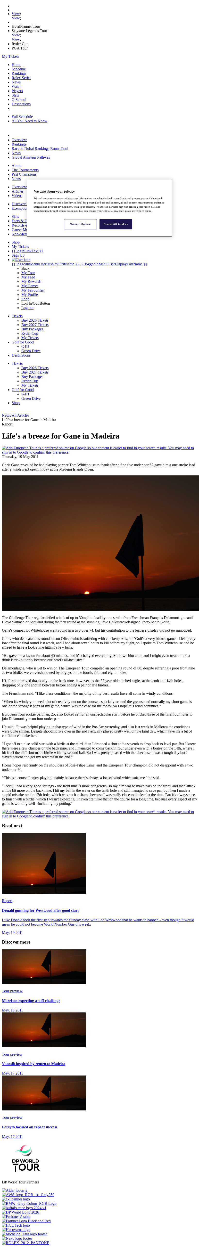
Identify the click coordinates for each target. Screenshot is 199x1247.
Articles (18, 191)
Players (17, 91)
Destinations (21, 104)
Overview (19, 140)
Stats (15, 95)
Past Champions (24, 174)
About (16, 165)
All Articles (20, 415)
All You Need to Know (29, 121)
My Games (29, 286)
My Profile (29, 295)
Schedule (19, 69)
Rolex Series (21, 78)
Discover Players (25, 204)
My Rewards (31, 281)
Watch (16, 86)
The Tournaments (25, 170)
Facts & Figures (24, 221)
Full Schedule (22, 116)
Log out (27, 308)
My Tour (28, 273)
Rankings (19, 73)
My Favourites (32, 290)
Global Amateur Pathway (31, 157)
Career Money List (26, 230)
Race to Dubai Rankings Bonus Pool (40, 149)
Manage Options (80, 223)
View (16, 14)
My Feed (28, 277)
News (16, 82)
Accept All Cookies (116, 223)
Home (16, 65)
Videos (17, 196)
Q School (19, 100)
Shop (25, 299)
